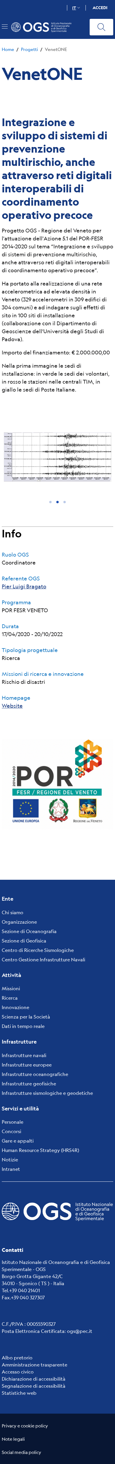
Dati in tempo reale (23, 1026)
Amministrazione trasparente (34, 1364)
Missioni (11, 988)
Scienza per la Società (26, 1017)
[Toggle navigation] (4, 26)
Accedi (100, 7)
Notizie (10, 1159)
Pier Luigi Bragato (24, 586)
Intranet (11, 1169)
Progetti (29, 49)
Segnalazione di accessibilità (33, 1386)
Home (8, 49)
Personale (12, 1122)
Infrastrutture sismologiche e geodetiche (47, 1093)
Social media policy (21, 1452)
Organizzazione (19, 922)
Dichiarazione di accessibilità (33, 1379)
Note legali (13, 1439)
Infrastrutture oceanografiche (35, 1074)
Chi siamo (12, 912)
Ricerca (10, 998)
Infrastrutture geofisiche (29, 1083)
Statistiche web (19, 1393)
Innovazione (15, 1007)
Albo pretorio (17, 1357)
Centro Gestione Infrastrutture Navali (43, 959)
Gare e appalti (18, 1141)
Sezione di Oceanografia (29, 931)
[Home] (44, 27)
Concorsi (11, 1131)
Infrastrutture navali (24, 1055)
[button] (50, 502)
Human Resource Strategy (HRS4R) (40, 1150)
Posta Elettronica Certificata (33, 1331)
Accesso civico (18, 1372)
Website (12, 705)
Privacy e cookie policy (25, 1425)
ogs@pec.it (79, 1331)
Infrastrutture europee (27, 1065)
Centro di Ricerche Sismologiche (38, 950)
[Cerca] (101, 27)
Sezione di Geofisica (24, 941)
